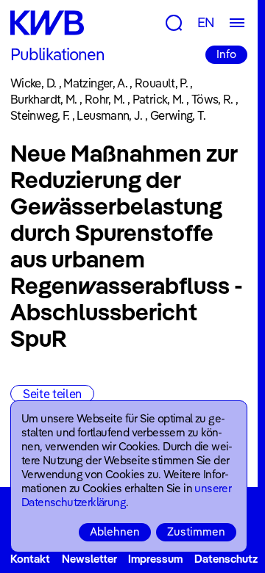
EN (206, 22)
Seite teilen (52, 393)
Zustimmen (196, 531)
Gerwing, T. (178, 115)
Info (226, 54)
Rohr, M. (105, 99)
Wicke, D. (33, 83)
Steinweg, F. (39, 115)
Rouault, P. (161, 83)
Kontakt (30, 559)
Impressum (155, 559)
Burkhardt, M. (43, 99)
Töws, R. (212, 99)
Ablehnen (115, 531)
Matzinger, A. (95, 83)
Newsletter (89, 559)
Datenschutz (226, 559)
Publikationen (57, 54)
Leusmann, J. (109, 115)
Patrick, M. (158, 99)
